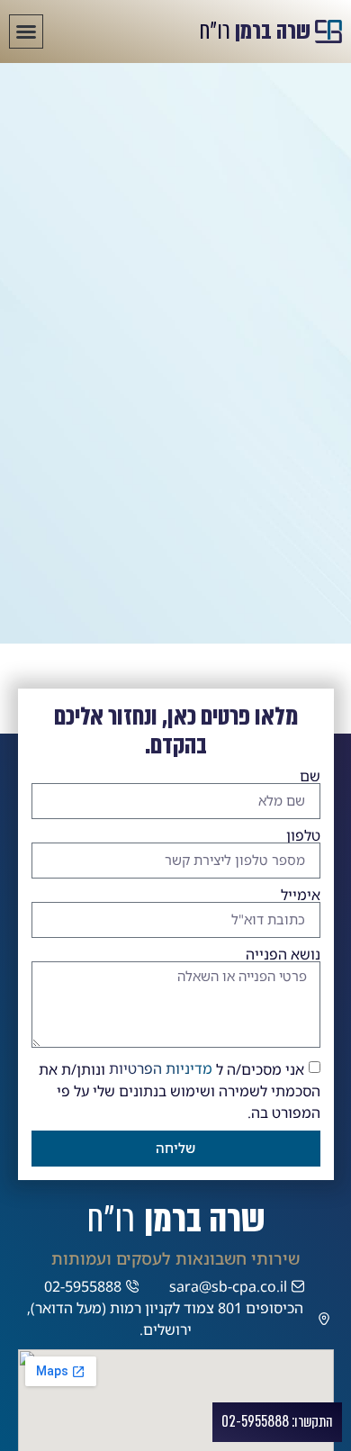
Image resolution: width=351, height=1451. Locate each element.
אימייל (300, 895)
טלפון (303, 835)
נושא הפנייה (283, 954)
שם (310, 776)
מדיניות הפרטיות (160, 1068)
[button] (26, 31)
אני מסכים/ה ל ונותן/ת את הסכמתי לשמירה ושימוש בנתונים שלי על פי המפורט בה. (179, 1090)
